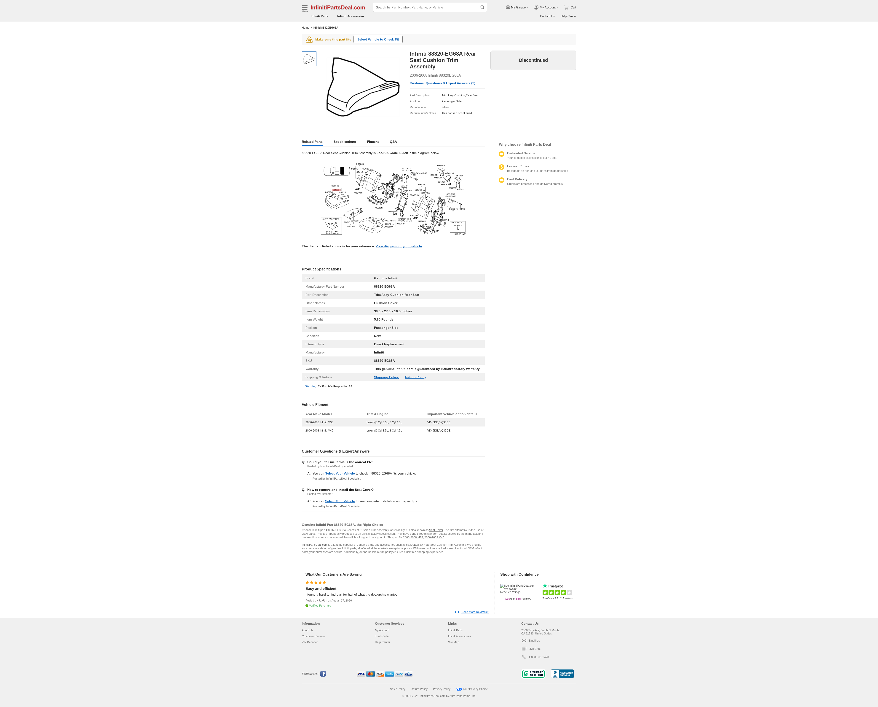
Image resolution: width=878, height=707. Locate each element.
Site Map (453, 642)
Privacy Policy (441, 689)
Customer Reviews (313, 636)
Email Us (534, 640)
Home (305, 27)
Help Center (568, 16)
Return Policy (415, 377)
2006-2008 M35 (413, 537)
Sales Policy (397, 689)
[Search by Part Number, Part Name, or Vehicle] (482, 7)
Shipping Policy (386, 377)
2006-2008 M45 (434, 537)
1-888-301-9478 (539, 657)
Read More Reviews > (475, 612)
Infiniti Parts (319, 16)
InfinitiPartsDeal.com (314, 544)
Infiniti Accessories (350, 16)
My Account (382, 630)
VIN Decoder (310, 642)
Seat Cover (436, 530)
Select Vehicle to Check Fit (378, 39)
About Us (307, 630)
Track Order (382, 636)
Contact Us (547, 16)
